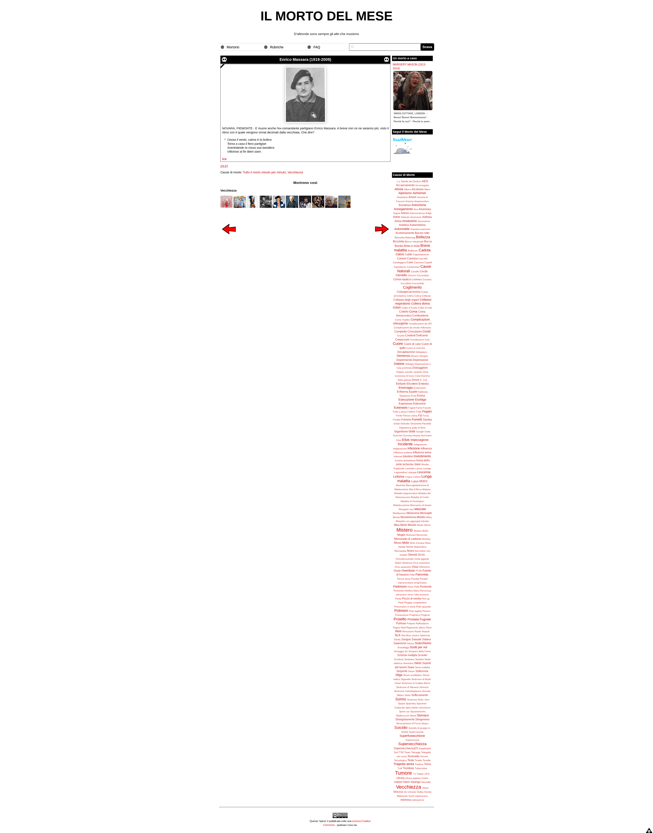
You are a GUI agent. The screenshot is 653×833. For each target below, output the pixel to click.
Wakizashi (402, 796)
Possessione (402, 615)
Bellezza (423, 237)
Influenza (426, 448)
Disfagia (409, 364)
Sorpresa (412, 699)
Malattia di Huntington (412, 501)
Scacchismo (423, 643)
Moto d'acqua (417, 543)
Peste (398, 598)
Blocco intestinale (414, 241)
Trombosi (408, 768)
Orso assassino (403, 566)
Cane (410, 262)
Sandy (397, 639)
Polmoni (401, 610)
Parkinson (400, 586)
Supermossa (412, 739)
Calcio (400, 254)
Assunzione (424, 221)
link (224, 159)
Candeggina (399, 262)
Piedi (401, 602)
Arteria (405, 212)
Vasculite (426, 782)
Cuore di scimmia (415, 348)
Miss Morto (400, 524)
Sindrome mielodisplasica (407, 691)
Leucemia (423, 472)
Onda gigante (421, 558)
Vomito (427, 792)
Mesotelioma (408, 517)
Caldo (408, 254)
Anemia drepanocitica (417, 201)
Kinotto (425, 464)
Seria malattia (422, 667)
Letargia (412, 472)
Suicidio (400, 727)
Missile (412, 524)
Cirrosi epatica (402, 279)
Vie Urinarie (410, 792)
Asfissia (427, 216)
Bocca (428, 241)
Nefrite (409, 546)
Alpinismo (405, 193)
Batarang (410, 237)
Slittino (400, 695)
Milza (429, 517)
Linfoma (398, 476)
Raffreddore (422, 623)
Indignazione (400, 448)
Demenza (403, 355)
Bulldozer (413, 250)
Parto (410, 586)
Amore (412, 197)
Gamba (427, 419)
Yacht (411, 796)
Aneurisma (418, 205)
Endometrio (420, 388)
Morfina (426, 539)
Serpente (401, 671)
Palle (412, 574)
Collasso (426, 295)
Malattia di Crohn (420, 497)
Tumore (403, 773)
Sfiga (398, 675)
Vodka (420, 792)
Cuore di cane (412, 343)
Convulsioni (414, 331)
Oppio (398, 562)
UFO (427, 773)
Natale (401, 546)
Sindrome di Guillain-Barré (416, 683)
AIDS (425, 181)
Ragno (396, 627)
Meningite (426, 512)
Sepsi (410, 667)
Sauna (410, 643)
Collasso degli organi (406, 299)
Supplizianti (425, 748)
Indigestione (420, 444)
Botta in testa (412, 245)
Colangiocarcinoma (408, 291)
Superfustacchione (412, 735)
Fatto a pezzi (400, 411)
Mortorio (233, 47)
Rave (429, 627)
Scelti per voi (418, 647)
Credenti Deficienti (416, 335)
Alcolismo (418, 189)
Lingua (408, 476)
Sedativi (419, 659)
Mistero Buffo (421, 530)
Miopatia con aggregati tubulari (412, 521)
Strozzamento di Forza (408, 723)
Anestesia (405, 205)
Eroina (421, 395)
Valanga (416, 781)
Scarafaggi (403, 647)
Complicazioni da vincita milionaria (412, 327)
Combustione (420, 315)
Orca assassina (421, 562)
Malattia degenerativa (405, 493)
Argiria (396, 213)
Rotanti (426, 631)
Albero (407, 189)
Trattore (419, 764)
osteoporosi (418, 799)
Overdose (408, 570)
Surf (396, 752)
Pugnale (425, 619)
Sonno (400, 699)
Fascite (427, 407)
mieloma (405, 799)
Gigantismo (401, 431)
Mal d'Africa (415, 489)
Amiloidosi (402, 197)
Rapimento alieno (415, 627)
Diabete (399, 363)
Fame (419, 407)
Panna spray (404, 578)
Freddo (397, 419)
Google (420, 431)
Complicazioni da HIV (420, 323)
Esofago (420, 399)
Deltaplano (421, 352)
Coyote (401, 335)
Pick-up (426, 598)
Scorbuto (399, 659)
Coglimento (412, 287)
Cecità (424, 271)
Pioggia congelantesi (415, 602)
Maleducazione (401, 505)
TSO (401, 752)
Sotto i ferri (423, 699)
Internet (398, 456)
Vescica (398, 791)
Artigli (428, 213)
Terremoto (413, 756)
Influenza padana (403, 452)
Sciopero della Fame (419, 651)
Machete (400, 485)
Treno (427, 764)
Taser (408, 752)
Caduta (425, 250)
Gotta (427, 431)
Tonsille (427, 760)
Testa (410, 760)
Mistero (404, 530)
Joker (417, 464)
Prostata (413, 619)
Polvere (426, 611)
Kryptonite (399, 468)
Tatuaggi (415, 752)
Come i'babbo (402, 319)
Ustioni (398, 781)
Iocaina (399, 460)
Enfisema (402, 391)
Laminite (409, 468)
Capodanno (400, 266)
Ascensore (416, 217)
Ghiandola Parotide (420, 423)
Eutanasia (400, 407)
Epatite (413, 391)
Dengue (423, 356)
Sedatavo (409, 659)
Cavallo (415, 271)
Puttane (411, 623)
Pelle (416, 586)
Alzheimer (419, 193)
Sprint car (404, 711)
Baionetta (400, 237)
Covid (426, 331)
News (410, 550)
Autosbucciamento (420, 229)
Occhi (421, 554)
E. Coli (423, 380)
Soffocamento (419, 695)
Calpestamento (421, 254)
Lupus (415, 481)
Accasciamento (405, 185)
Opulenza (407, 562)
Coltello (403, 311)
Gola (412, 431)
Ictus (405, 439)
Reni (398, 631)
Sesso (411, 671)
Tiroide (418, 760)
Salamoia (425, 635)
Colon (397, 307)
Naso (428, 543)
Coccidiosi (406, 283)
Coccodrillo (418, 283)
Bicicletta (398, 241)
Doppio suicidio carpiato (409, 372)
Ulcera (401, 777)
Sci (406, 651)
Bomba (399, 245)
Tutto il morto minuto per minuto (264, 172)
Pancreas (421, 574)
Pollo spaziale (423, 606)
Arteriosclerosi (417, 213)
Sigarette (406, 679)
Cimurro (412, 275)
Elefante (401, 383)
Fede (419, 411)
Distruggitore (420, 367)
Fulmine (406, 419)
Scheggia (399, 651)
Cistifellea (417, 279)
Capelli (428, 262)
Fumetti (417, 419)
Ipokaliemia (409, 460)
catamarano (421, 796)
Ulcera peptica (413, 778)
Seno (417, 663)
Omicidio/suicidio (405, 558)
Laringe (427, 468)
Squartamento (417, 711)
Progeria (425, 615)
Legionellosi (400, 472)
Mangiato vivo (406, 509)
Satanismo (400, 643)
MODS (423, 481)
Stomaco (423, 715)
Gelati (397, 423)
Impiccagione (420, 440)
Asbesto (405, 217)
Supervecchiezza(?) (406, 748)
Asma (398, 220)
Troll (400, 768)
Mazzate (420, 509)
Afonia (399, 189)
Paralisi (415, 578)
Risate (417, 631)
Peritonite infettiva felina (406, 590)
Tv (414, 773)
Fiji (420, 415)
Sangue (406, 639)
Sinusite (426, 691)
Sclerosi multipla (407, 655)
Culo (427, 339)
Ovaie (397, 570)
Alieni (427, 189)
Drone (415, 379)
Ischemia (408, 464)
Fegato (427, 411)
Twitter (420, 773)
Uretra (424, 778)
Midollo (421, 517)
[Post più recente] (228, 236)
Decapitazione (406, 351)
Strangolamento (405, 719)
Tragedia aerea (404, 764)
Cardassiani (413, 266)
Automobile (402, 229)
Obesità (412, 554)
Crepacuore (402, 339)
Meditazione (399, 513)
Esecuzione (406, 399)
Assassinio (409, 221)
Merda (396, 517)
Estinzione (419, 403)
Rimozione (408, 631)
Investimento (422, 456)
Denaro (415, 356)
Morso (397, 542)
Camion (401, 258)
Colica (417, 295)
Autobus (404, 224)
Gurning (407, 435)
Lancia (418, 468)
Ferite (399, 415)
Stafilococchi (402, 715)
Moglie (401, 534)
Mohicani (411, 535)
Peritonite (426, 586)
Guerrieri (398, 435)
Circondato (423, 275)
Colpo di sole (425, 307)
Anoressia (425, 209)
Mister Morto (424, 525)
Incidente (405, 444)
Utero (406, 781)
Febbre (411, 411)
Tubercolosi (421, 768)
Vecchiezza (295, 172)
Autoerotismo (418, 224)
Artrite (396, 216)
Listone (417, 476)
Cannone (419, 262)
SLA (397, 635)
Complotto (400, 331)
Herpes (416, 435)
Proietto (400, 619)
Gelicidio (405, 423)
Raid (403, 627)
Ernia (413, 395)
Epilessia (423, 391)
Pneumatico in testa (404, 606)
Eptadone (405, 395)
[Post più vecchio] (381, 236)
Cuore (398, 343)
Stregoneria (422, 719)
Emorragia (406, 387)
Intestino (408, 456)
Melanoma (413, 512)
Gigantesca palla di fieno (412, 427)
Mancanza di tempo (420, 505)
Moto (405, 542)
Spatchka (411, 703)
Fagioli (411, 407)
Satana (426, 639)
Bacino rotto (422, 232)
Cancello (423, 258)
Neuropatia (400, 550)
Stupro (425, 723)
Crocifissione (417, 339)
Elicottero (412, 383)
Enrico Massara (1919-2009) (305, 59)
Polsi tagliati (415, 611)
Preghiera (414, 615)
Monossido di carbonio (408, 538)
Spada (401, 703)
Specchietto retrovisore (418, 707)
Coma (413, 311)
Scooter (422, 655)
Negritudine (420, 546)
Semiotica (408, 663)
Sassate (416, 639)
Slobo (408, 695)
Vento (425, 787)
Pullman (401, 623)
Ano (416, 209)
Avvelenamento (404, 232)
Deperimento (404, 359)
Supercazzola (416, 732)
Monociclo (421, 535)
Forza (426, 415)
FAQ (316, 47)
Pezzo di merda (411, 598)
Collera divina (420, 303)
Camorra (412, 258)
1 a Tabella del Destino (409, 181)
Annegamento (403, 209)
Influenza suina (422, 452)
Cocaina (427, 279)
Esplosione (405, 403)
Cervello (401, 275)
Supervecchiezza (412, 744)
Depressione (420, 359)
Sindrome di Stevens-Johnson (412, 687)
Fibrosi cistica (410, 415)
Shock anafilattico (412, 675)
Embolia (424, 383)
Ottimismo (424, 566)
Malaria (426, 489)
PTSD (419, 570)
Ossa (415, 566)
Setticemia (421, 671)
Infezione (413, 448)
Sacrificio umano (410, 635)
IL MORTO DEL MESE (327, 16)
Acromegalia (422, 185)
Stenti (413, 715)
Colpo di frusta (409, 307)
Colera (410, 295)
